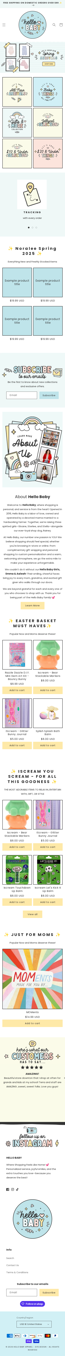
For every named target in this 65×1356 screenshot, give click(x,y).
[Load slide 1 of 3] (29, 227)
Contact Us (12, 1265)
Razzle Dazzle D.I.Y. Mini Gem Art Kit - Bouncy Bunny (17, 676)
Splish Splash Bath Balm (48, 733)
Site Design (41, 1347)
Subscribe (49, 395)
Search (10, 1258)
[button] (3, 24)
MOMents (32, 1012)
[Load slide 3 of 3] (36, 227)
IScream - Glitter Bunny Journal (17, 733)
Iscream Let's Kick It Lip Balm (48, 889)
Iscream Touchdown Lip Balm (17, 889)
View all (33, 914)
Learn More (32, 605)
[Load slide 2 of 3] (32, 227)
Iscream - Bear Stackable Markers (47, 674)
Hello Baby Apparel (23, 1347)
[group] (32, 57)
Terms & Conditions (17, 1272)
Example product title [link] (17, 282)
